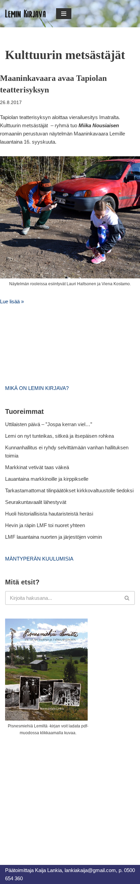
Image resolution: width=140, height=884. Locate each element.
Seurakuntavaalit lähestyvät (35, 502)
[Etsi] (127, 598)
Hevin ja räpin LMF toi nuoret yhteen (45, 525)
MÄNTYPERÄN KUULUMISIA (39, 559)
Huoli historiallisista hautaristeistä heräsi (49, 514)
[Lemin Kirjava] (25, 13)
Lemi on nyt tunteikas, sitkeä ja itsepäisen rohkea (59, 436)
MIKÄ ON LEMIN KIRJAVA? (37, 388)
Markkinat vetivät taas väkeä (37, 467)
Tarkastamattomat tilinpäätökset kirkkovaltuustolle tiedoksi (69, 490)
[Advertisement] (56, 792)
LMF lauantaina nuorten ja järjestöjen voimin (53, 537)
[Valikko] (63, 13)
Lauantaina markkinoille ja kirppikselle (46, 479)
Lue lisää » (12, 301)
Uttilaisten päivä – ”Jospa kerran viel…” (49, 424)
